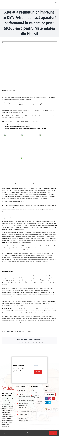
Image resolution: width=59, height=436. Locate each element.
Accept (52, 433)
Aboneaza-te (37, 372)
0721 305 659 (23, 416)
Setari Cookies (26, 434)
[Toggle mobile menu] (56, 2)
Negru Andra (7, 331)
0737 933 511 (24, 414)
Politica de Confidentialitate (16, 434)
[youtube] (53, 398)
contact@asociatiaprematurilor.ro (27, 411)
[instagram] (49, 398)
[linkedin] (46, 402)
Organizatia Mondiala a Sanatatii (36, 397)
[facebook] (46, 398)
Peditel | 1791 (36, 406)
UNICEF (35, 392)
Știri (20, 331)
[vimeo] (49, 402)
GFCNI (34, 390)
